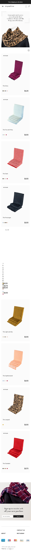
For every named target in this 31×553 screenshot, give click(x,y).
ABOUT (3, 533)
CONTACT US (21, 530)
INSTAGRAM (20, 533)
